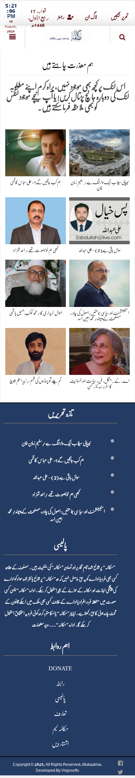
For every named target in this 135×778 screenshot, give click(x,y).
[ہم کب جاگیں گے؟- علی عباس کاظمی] (35, 151)
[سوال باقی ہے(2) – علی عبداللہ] (99, 219)
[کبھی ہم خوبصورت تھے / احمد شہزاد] (35, 219)
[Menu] (12, 37)
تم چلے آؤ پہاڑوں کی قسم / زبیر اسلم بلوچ (36, 381)
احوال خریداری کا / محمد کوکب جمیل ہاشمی (35, 313)
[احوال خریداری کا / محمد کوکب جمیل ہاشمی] (35, 282)
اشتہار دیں (60, 743)
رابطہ (60, 683)
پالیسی (60, 698)
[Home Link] (67, 33)
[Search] (122, 35)
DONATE (60, 668)
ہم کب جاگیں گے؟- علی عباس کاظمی (35, 182)
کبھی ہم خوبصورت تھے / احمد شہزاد (35, 250)
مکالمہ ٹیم (60, 728)
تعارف (60, 713)
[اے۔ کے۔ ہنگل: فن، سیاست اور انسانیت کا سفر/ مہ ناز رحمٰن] (99, 350)
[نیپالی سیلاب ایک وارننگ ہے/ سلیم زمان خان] (99, 151)
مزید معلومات (40, 625)
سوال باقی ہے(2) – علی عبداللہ (99, 250)
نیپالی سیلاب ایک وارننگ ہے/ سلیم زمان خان (56, 443)
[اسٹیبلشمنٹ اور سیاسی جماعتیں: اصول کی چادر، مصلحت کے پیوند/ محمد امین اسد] (99, 282)
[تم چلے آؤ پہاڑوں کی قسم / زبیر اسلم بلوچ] (35, 350)
